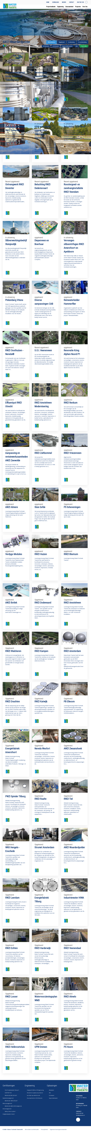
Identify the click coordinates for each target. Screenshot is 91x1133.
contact (71, 2)
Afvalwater (46, 46)
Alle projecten (51, 42)
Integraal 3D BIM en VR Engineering (35, 1090)
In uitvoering (71, 42)
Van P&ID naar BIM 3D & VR (33, 1095)
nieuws (64, 2)
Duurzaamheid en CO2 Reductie (34, 1098)
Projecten (78, 6)
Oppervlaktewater (67, 46)
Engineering (60, 6)
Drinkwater (56, 46)
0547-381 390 (80, 2)
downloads (55, 2)
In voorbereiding (82, 42)
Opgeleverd (62, 42)
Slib (77, 46)
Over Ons (84, 6)
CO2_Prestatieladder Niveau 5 (12, 1090)
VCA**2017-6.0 (8, 1092)
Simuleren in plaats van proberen (35, 1092)
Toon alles (84, 46)
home (47, 2)
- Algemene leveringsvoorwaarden (57, 1129)
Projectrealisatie (50, 6)
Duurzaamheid (69, 6)
